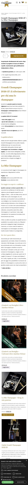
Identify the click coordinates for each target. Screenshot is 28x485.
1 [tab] (9, 48)
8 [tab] (19, 48)
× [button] (26, 460)
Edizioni (6, 13)
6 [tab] (16, 48)
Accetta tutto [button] (7, 482)
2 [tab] (10, 48)
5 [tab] (14, 48)
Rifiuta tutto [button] (20, 482)
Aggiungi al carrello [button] (8, 414)
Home (2, 13)
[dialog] (14, 472)
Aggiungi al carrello (18, 55)
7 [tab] (17, 48)
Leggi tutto (6, 321)
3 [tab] (11, 48)
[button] (14, 479)
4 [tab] (13, 48)
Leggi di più (8, 467)
